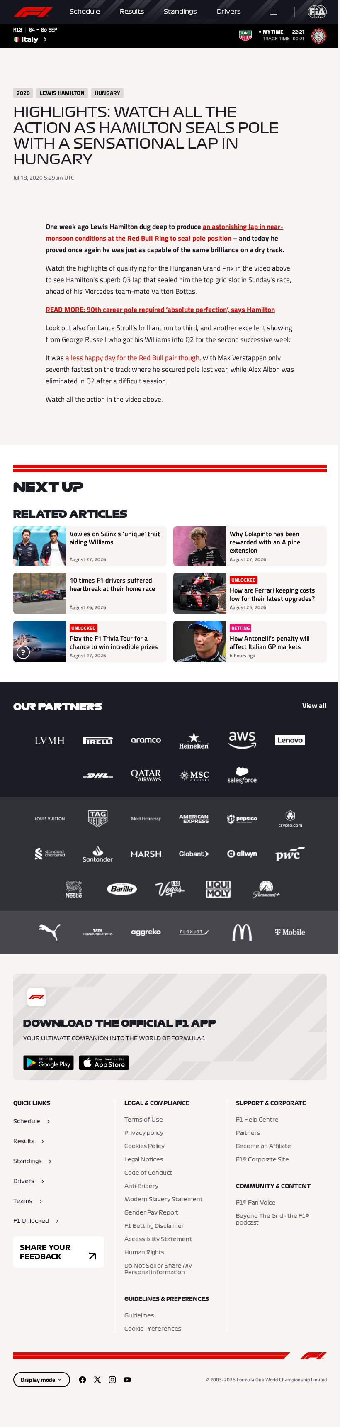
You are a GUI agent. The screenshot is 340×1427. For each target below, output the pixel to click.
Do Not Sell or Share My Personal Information (158, 1269)
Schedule (85, 12)
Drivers (229, 12)
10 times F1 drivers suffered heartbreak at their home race (112, 584)
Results (132, 12)
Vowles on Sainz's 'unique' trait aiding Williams (115, 538)
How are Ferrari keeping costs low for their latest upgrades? (272, 594)
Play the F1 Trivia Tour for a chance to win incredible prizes (114, 642)
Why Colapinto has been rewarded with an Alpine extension (265, 541)
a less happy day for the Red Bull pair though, (133, 357)
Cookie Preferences (152, 1329)
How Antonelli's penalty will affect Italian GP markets (270, 642)
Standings (180, 12)
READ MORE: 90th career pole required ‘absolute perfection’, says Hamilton (160, 309)
